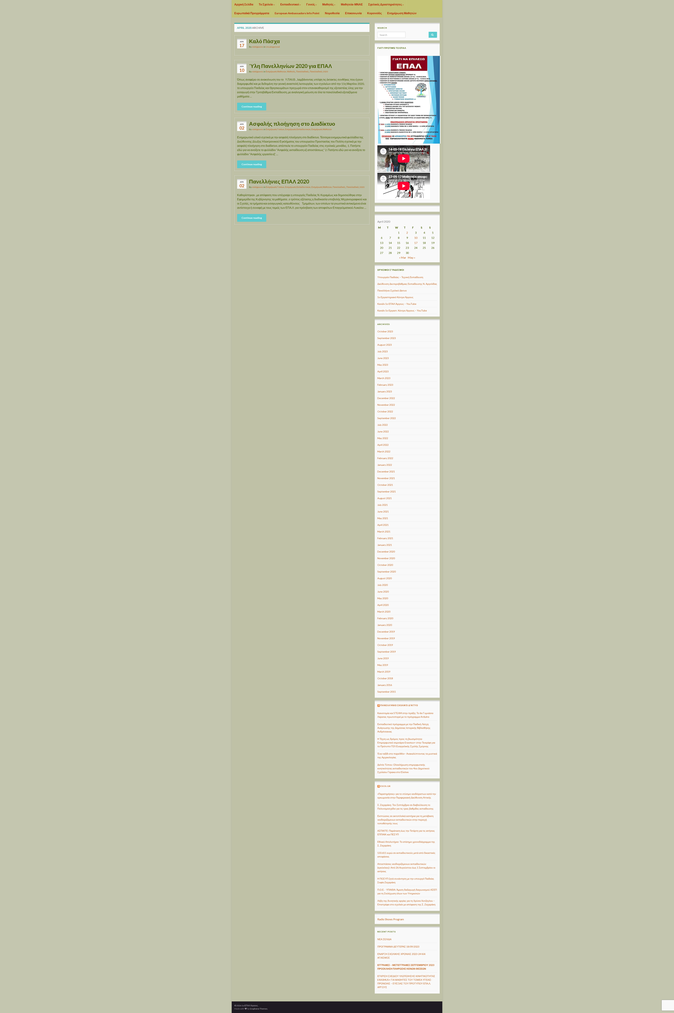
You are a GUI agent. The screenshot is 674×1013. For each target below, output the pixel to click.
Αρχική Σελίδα (243, 4)
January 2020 (384, 624)
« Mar (402, 257)
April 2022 (383, 444)
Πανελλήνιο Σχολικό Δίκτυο (392, 290)
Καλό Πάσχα (264, 41)
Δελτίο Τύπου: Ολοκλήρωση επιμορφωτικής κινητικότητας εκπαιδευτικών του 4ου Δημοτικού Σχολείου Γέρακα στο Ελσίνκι (403, 768)
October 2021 (385, 484)
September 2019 (386, 651)
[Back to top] (666, 992)
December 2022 (386, 398)
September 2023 (386, 338)
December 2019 (386, 631)
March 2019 (383, 671)
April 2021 (383, 524)
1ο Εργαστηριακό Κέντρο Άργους (395, 297)
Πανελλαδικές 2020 (319, 71)
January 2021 (384, 544)
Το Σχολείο (266, 4)
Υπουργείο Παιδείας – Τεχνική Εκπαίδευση (400, 277)
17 (415, 242)
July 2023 (382, 351)
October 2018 (385, 678)
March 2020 (383, 611)
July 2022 (382, 424)
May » (411, 257)
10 (415, 237)
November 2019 (386, 638)
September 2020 (386, 571)
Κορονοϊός (374, 13)
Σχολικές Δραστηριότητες (385, 4)
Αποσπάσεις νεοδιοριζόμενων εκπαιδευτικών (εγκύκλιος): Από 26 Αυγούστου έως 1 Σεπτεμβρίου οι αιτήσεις (406, 867)
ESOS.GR (385, 786)
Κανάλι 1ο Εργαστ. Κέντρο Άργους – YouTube (402, 310)
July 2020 (382, 584)
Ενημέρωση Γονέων (275, 129)
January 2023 (384, 391)
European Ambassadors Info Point (297, 13)
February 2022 (385, 458)
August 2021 (384, 498)
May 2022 (382, 438)
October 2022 (385, 411)
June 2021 (383, 511)
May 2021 (382, 518)
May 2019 (382, 664)
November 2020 (386, 558)
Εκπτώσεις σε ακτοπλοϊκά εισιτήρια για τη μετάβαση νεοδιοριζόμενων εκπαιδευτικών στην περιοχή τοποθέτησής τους (405, 819)
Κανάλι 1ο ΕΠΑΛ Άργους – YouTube (396, 303)
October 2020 (385, 564)
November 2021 (386, 478)
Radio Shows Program (390, 919)
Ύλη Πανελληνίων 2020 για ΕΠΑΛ (290, 66)
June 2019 (383, 658)
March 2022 (383, 451)
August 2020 (384, 578)
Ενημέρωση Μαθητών (402, 13)
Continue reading (252, 106)
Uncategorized (273, 46)
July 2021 (382, 504)
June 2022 (383, 431)
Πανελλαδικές (302, 71)
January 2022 (384, 464)
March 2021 (383, 531)
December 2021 (386, 471)
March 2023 (383, 378)
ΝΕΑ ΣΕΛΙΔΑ (384, 939)
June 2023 (383, 358)
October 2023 (385, 331)
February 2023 (385, 384)
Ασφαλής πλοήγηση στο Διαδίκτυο (292, 123)
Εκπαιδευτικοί (289, 4)
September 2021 (386, 491)
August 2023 (384, 344)
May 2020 (382, 598)
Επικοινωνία (353, 13)
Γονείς (310, 4)
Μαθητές (328, 4)
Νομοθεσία (332, 13)
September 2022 (386, 418)
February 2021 (385, 538)
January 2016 (384, 684)
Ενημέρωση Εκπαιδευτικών (297, 129)
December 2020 (386, 551)
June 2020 (383, 591)
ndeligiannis (257, 46)
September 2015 (386, 691)
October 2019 (385, 644)
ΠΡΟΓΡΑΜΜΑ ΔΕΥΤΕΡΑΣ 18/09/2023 (398, 946)
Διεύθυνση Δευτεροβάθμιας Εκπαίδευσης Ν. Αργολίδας (407, 283)
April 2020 (383, 604)
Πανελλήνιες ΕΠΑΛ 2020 (279, 181)
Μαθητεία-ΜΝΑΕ (352, 4)
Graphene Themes (258, 1008)
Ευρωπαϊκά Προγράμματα (251, 13)
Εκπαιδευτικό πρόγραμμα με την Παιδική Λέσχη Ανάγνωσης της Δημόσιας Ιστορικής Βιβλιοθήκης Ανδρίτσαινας (403, 728)
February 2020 (385, 618)
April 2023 (383, 371)
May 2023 (382, 364)
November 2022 (386, 404)
